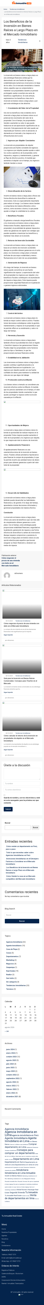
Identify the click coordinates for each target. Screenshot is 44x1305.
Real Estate (10, 971)
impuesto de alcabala (10, 1170)
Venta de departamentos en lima (20, 1197)
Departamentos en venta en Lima (26, 1165)
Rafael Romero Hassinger (26, 1190)
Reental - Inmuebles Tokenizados (13, 1283)
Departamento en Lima (26, 1158)
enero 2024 (10, 1053)
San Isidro (10, 978)
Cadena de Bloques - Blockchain (12, 1273)
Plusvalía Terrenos (22, 1181)
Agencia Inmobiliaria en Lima (21, 1133)
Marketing (10, 960)
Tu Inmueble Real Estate (13, 1195)
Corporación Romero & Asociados (13, 1280)
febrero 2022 (11, 1089)
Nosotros (5, 1239)
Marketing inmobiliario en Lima (16, 1178)
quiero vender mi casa (10, 1187)
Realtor (9, 975)
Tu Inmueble (31, 1192)
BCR (31, 1141)
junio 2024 (10, 1049)
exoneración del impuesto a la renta (14, 1167)
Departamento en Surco (15, 1162)
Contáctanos (6, 1245)
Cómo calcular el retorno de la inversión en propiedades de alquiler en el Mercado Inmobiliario (21, 738)
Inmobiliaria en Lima (15, 1173)
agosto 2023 (11, 1060)
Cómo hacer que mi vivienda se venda (25, 1156)
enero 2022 (10, 1093)
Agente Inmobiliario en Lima (21, 1139)
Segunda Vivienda (17, 1192)
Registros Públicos (8, 1270)
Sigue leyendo (8, 635)
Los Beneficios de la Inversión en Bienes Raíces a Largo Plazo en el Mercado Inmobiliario (22, 870)
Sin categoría (11, 982)
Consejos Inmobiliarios (10, 1150)
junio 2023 (10, 1068)
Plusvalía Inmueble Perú (11, 1181)
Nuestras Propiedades (9, 1232)
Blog (3, 1242)
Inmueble (30, 1173)
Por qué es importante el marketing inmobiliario (25, 1184)
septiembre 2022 (12, 1078)
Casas (8, 953)
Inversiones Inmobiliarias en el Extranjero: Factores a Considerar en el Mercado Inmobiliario (22, 861)
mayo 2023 (10, 1071)
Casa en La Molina (15, 1144)
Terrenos (9, 989)
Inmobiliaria (22, 1170)
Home (5, 9)
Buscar (7, 823)
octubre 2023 (11, 1057)
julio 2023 (10, 1064)
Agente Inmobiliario (13, 946)
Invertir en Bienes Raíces (13, 1176)
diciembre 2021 (12, 1097)
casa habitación (24, 1144)
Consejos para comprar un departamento (20, 1152)
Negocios (10, 964)
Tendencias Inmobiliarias (17, 9)
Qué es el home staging (23, 1187)
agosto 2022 (11, 1082)
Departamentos (12, 956)
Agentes (4, 1235)
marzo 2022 (11, 1086)
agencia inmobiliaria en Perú (25, 1135)
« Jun (7, 1031)
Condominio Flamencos (32, 1147)
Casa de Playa (11, 949)
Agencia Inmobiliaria (14, 942)
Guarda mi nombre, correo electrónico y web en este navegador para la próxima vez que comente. (22, 800)
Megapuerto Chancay (29, 1178)
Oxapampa (10, 967)
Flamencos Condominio (29, 1167)
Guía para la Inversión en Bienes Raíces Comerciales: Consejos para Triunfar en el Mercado (20, 680)
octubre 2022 (11, 1075)
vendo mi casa (25, 1195)
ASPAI (4, 1277)
